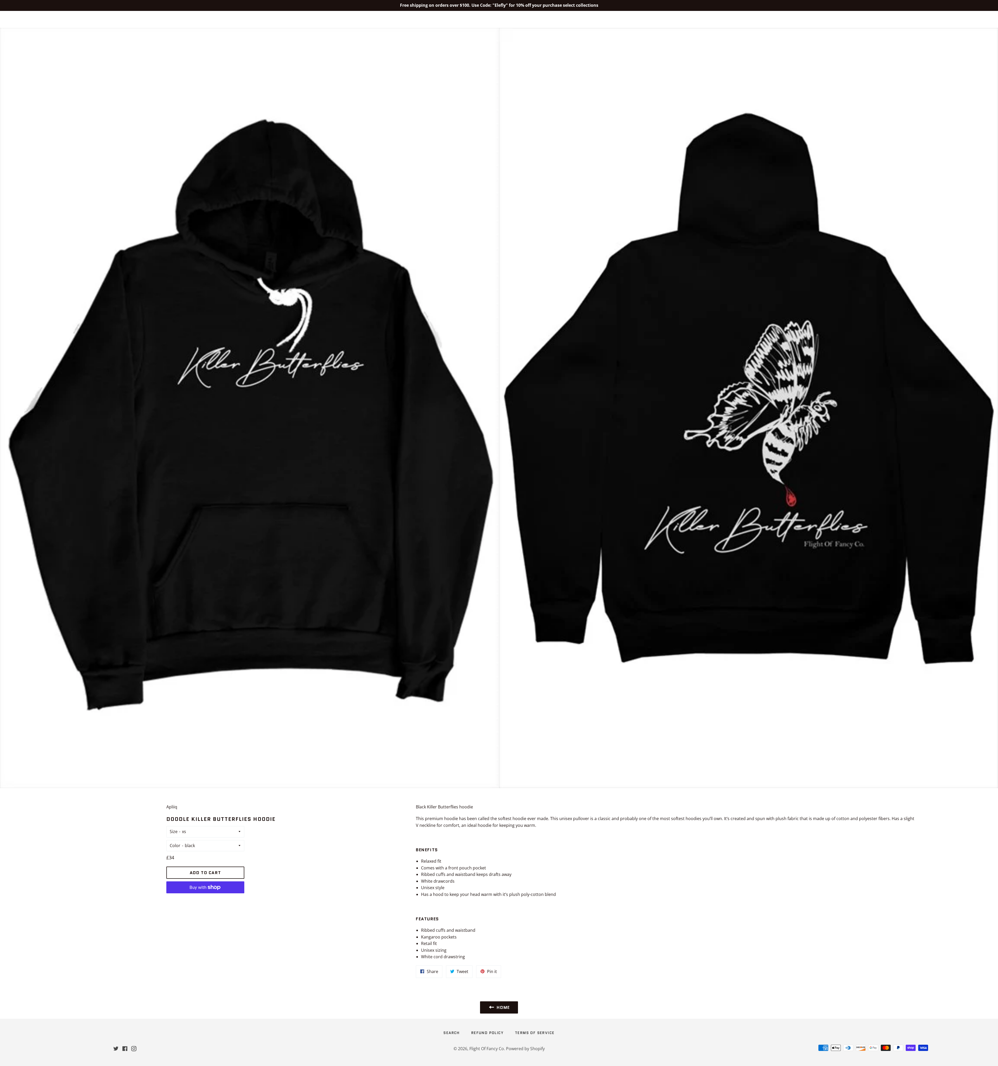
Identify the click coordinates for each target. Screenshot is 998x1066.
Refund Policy (487, 1032)
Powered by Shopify (525, 1048)
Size (174, 831)
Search (451, 1032)
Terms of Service (534, 1032)
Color (175, 845)
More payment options (205, 900)
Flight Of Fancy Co (498, 19)
